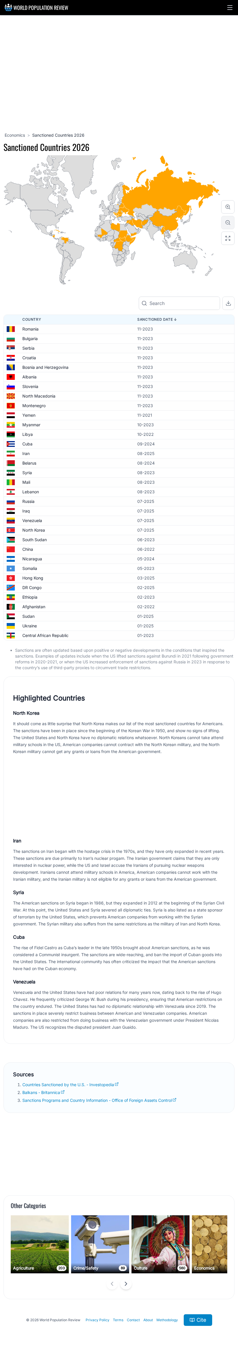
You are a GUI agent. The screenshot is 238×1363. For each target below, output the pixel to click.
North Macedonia (38, 395)
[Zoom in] (228, 207)
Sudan (28, 616)
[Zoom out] (228, 222)
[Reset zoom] (228, 238)
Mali (26, 482)
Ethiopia (29, 597)
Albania (29, 376)
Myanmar (31, 424)
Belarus (29, 463)
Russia (28, 501)
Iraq (26, 510)
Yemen (28, 415)
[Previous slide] (112, 1284)
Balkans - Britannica (41, 1092)
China (27, 549)
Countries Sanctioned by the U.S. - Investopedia (68, 1084)
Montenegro (34, 405)
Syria (27, 472)
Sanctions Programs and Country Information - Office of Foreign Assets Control (97, 1100)
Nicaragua (32, 558)
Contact (133, 1320)
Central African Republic (45, 635)
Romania (30, 328)
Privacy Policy (97, 1320)
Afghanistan (33, 606)
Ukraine (29, 625)
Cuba (27, 443)
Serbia (28, 348)
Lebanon (30, 491)
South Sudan (34, 539)
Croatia (29, 357)
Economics (15, 135)
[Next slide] (126, 1284)
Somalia (29, 568)
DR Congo (32, 587)
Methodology (167, 1320)
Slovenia (30, 386)
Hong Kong (32, 577)
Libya (27, 434)
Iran (26, 453)
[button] (230, 7)
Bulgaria (30, 338)
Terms (118, 1320)
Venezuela (32, 520)
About (148, 1320)
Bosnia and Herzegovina (45, 367)
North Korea (33, 530)
